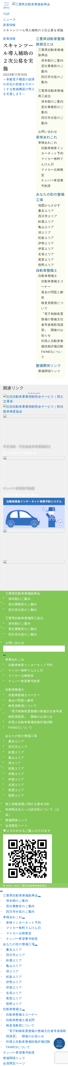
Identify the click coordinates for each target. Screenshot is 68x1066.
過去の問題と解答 (52, 294)
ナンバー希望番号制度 (52, 183)
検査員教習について (52, 305)
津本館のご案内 (52, 60)
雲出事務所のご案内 (52, 68)
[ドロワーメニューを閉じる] (1, 891)
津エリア (14, 763)
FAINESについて (51, 354)
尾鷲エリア (16, 790)
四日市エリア (17, 747)
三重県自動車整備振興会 (33, 885)
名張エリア (16, 785)
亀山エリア (16, 757)
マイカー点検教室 (52, 172)
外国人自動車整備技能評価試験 (52, 343)
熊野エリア (16, 795)
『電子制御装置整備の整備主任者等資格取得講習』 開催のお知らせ (52, 324)
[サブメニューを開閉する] (39, 896)
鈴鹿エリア (16, 752)
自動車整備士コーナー (52, 283)
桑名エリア (16, 741)
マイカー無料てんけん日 (52, 161)
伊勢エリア (16, 774)
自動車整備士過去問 (20, 1020)
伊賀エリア (16, 779)
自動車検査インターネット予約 (52, 150)
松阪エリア (16, 768)
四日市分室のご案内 (52, 79)
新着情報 (9, 38)
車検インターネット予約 (23, 922)
